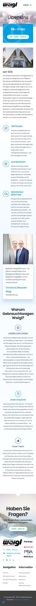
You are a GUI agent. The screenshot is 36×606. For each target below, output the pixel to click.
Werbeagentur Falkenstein (22, 599)
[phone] (13, 560)
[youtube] (6, 560)
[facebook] (3, 560)
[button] (3, 602)
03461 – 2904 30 (11, 550)
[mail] (10, 560)
